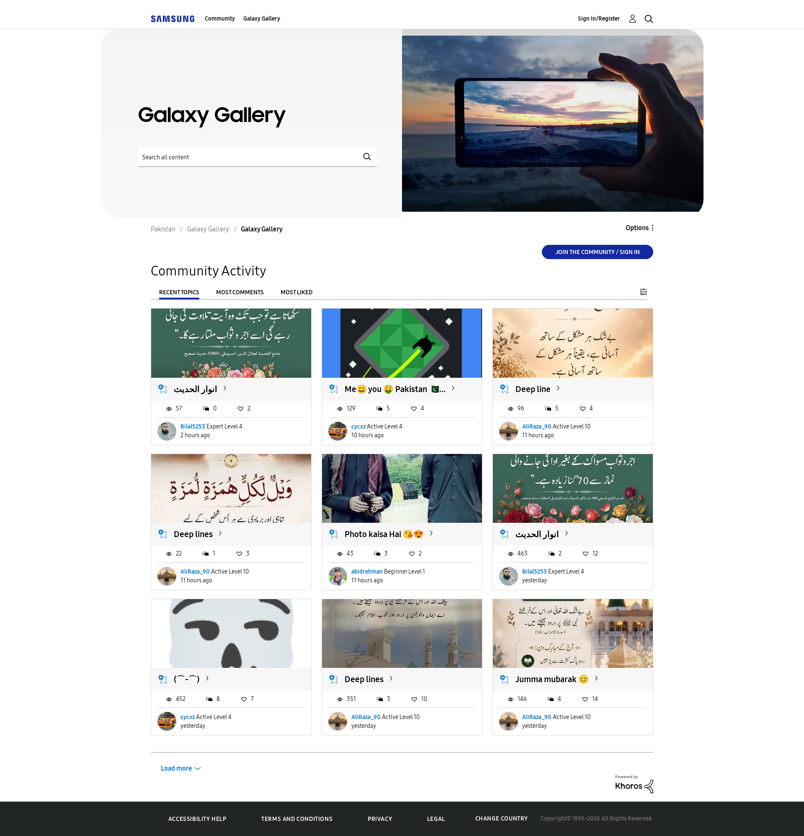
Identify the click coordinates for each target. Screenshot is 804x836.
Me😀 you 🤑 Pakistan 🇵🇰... (395, 389)
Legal (436, 819)
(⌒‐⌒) (187, 679)
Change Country (501, 818)
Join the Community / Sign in (598, 252)
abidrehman (367, 571)
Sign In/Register (599, 18)
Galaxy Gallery (261, 18)
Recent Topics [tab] (179, 292)
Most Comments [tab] (240, 292)
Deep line (533, 389)
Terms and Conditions (296, 819)
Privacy (380, 819)
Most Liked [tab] (296, 292)
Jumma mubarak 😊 (552, 679)
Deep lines (193, 534)
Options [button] (637, 228)
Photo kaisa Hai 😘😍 (384, 534)
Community (220, 18)
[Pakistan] (172, 19)
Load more (176, 768)
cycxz (358, 426)
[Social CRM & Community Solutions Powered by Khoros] (634, 784)
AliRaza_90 (536, 426)
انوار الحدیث (195, 389)
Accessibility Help (197, 819)
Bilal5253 (192, 426)
